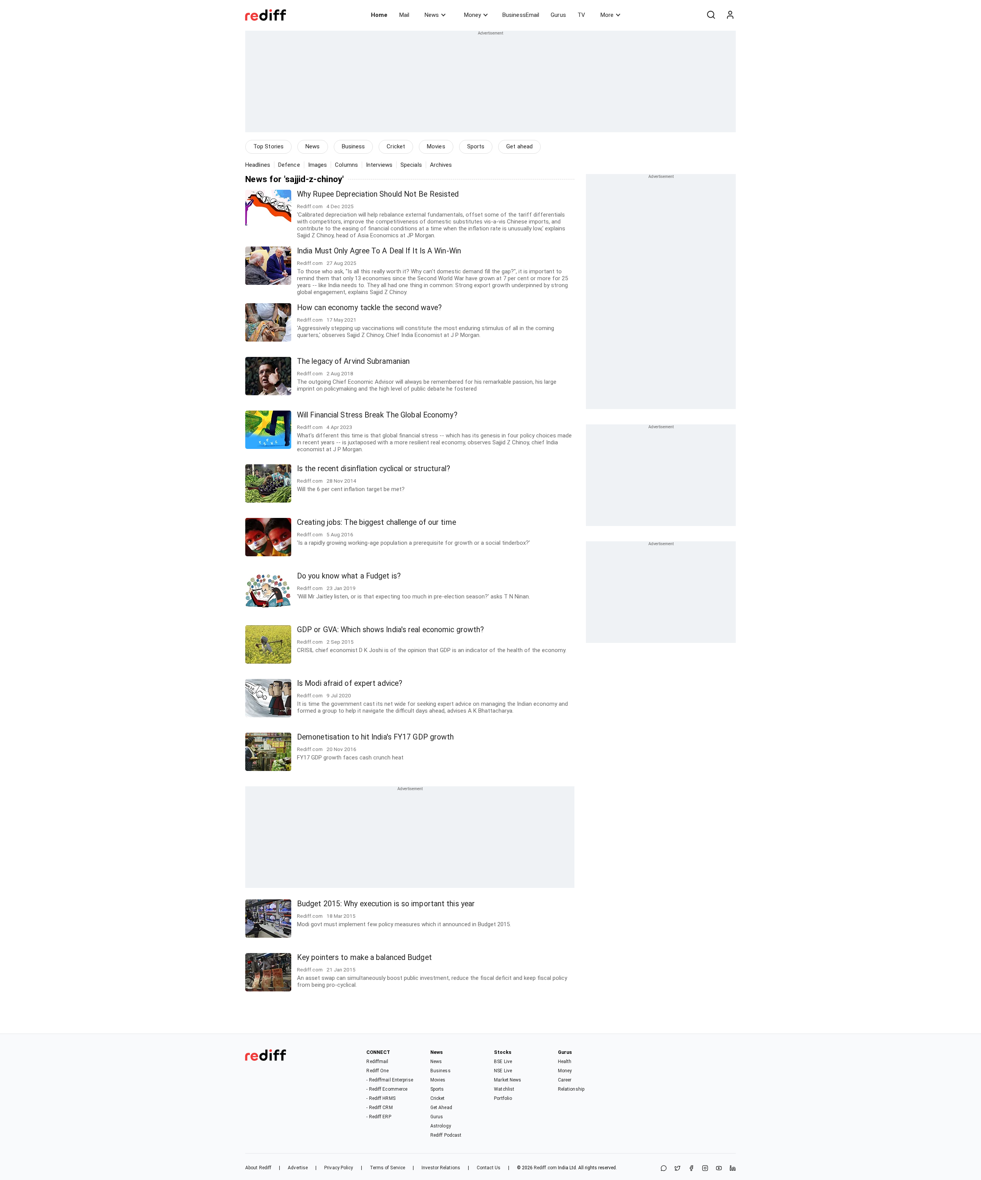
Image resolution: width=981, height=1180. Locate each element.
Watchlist (504, 1089)
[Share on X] (677, 1168)
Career (565, 1080)
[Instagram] (705, 1168)
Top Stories (268, 146)
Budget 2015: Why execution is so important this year (386, 903)
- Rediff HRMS (380, 1098)
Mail (404, 15)
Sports (476, 146)
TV (581, 15)
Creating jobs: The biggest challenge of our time (376, 522)
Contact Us (488, 1167)
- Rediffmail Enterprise (389, 1080)
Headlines (257, 164)
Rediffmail (377, 1061)
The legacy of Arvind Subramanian (353, 361)
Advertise (298, 1167)
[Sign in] (730, 15)
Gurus (558, 15)
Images (317, 164)
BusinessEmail (520, 15)
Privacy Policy (338, 1167)
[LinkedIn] (733, 1168)
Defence (289, 164)
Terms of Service (387, 1167)
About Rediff (258, 1167)
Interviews (379, 164)
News (432, 15)
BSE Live (503, 1061)
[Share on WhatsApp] (664, 1168)
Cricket (396, 146)
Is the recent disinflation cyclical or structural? (373, 468)
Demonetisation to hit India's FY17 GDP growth (375, 737)
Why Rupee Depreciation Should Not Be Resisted (378, 194)
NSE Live (503, 1070)
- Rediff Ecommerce (386, 1089)
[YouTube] (719, 1168)
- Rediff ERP (378, 1116)
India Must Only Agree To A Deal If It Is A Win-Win (379, 251)
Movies (436, 146)
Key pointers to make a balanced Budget (364, 957)
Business (353, 146)
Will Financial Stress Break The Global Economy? (377, 415)
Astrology (440, 1126)
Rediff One (377, 1070)
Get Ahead (441, 1107)
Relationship (571, 1089)
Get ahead (519, 146)
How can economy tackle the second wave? (369, 307)
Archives (441, 164)
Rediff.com (545, 1167)
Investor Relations (441, 1167)
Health (565, 1061)
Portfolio (503, 1098)
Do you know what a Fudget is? (349, 576)
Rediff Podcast (445, 1135)
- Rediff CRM (379, 1107)
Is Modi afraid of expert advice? (349, 683)
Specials (411, 164)
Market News (507, 1080)
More (607, 15)
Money (472, 15)
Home (379, 15)
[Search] (711, 15)
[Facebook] (691, 1168)
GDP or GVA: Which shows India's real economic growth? (390, 629)
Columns (346, 164)
